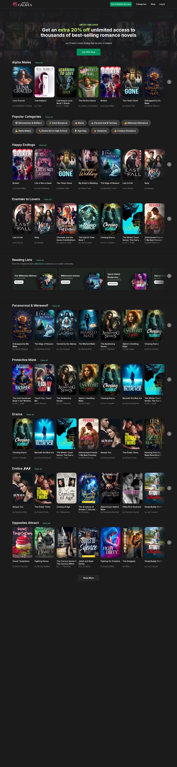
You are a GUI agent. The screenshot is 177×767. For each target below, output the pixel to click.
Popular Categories (26, 116)
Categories (141, 4)
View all (39, 63)
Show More (88, 578)
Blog (153, 4)
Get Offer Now (88, 52)
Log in (162, 4)
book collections (36, 264)
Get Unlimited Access (121, 4)
